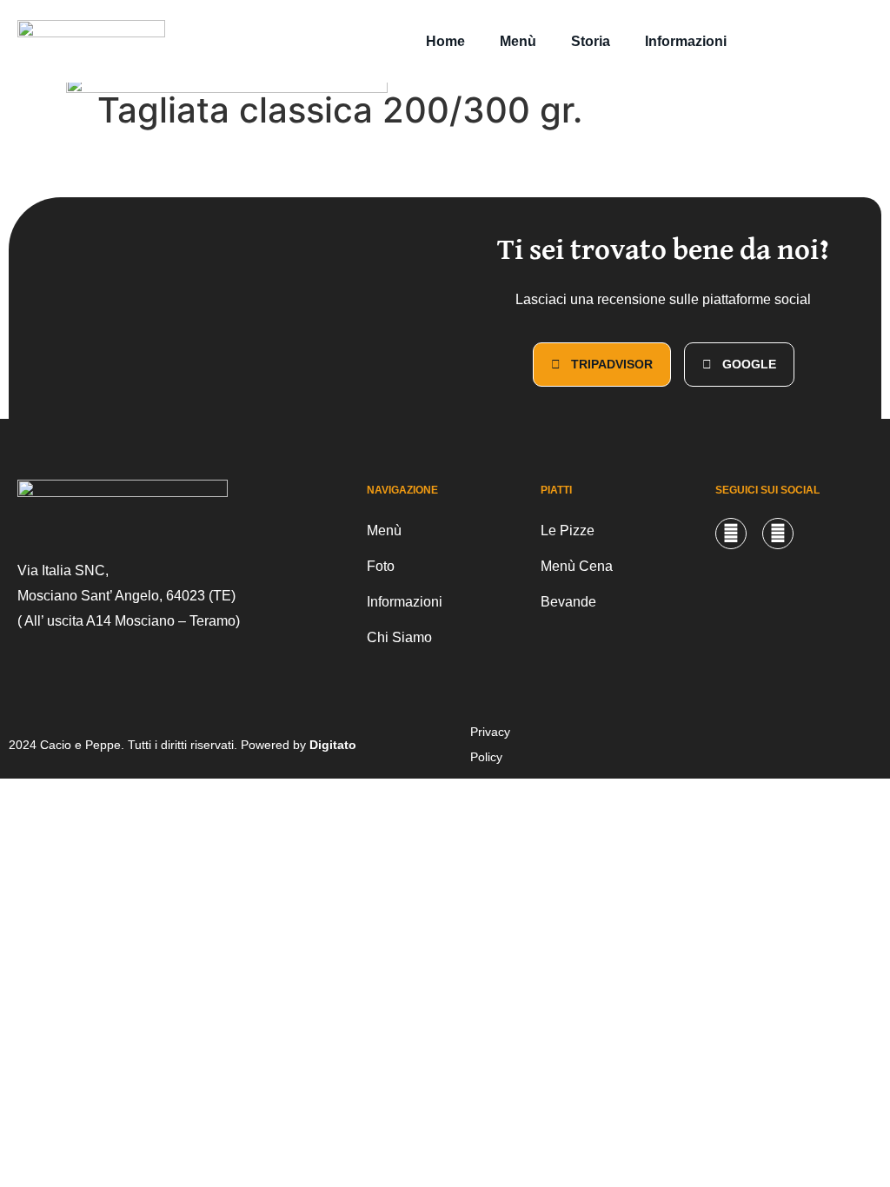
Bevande (568, 601)
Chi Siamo (399, 637)
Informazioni (686, 41)
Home (445, 41)
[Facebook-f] (778, 533)
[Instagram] (731, 533)
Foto (381, 566)
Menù (518, 41)
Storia (590, 41)
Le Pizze (567, 530)
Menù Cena (577, 566)
